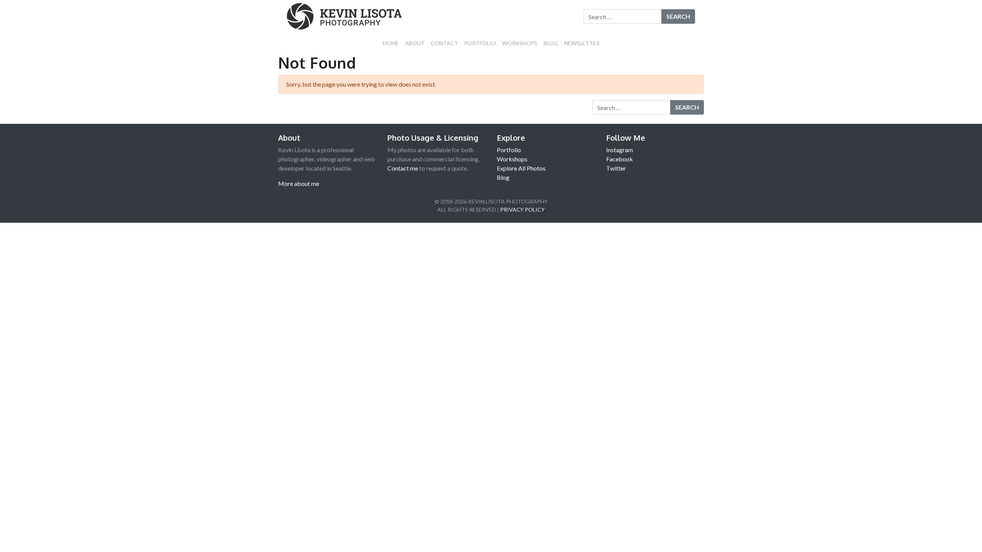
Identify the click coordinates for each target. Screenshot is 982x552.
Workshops (519, 43)
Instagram (619, 149)
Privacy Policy (522, 209)
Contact (444, 43)
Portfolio (480, 43)
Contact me (402, 168)
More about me (298, 183)
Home (391, 43)
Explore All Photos (521, 168)
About (415, 43)
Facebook (619, 159)
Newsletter (582, 43)
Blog (551, 43)
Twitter (616, 168)
